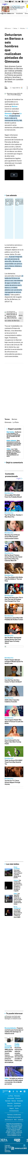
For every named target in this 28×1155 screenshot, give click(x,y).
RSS (15, 1119)
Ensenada (20, 1101)
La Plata (16, 422)
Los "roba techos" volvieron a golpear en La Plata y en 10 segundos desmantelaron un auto (13, 452)
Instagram (9, 1091)
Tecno (16, 1108)
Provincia (18, 1098)
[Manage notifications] (24, 1145)
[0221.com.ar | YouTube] (19, 1)
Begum (12, 1108)
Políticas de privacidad (14, 1117)
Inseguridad (18, 1)
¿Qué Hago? (17, 1106)
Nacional (7, 1101)
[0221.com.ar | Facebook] (13, 1)
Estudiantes (19, 13)
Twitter (17, 1091)
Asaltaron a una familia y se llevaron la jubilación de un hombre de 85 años (14, 435)
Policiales (22, 28)
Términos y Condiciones (14, 1114)
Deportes (10, 1103)
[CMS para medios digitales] (19, 1148)
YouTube (21, 1091)
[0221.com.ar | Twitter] (16, 1)
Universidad (10, 13)
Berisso (15, 28)
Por (6, 87)
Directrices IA (9, 1119)
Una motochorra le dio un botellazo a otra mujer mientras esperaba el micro (14, 443)
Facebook (13, 1091)
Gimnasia (8, 113)
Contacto (20, 1119)
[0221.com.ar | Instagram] (10, 1)
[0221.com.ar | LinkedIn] (22, 1)
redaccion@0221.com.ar (14, 1134)
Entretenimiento (14, 1111)
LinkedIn (24, 1091)
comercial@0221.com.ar (14, 1135)
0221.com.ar (8, 28)
